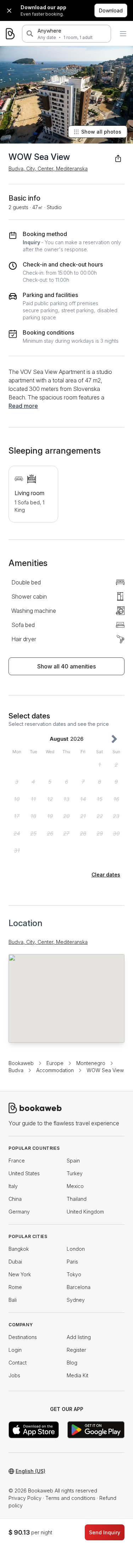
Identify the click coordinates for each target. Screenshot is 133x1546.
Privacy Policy (25, 1498)
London (76, 1249)
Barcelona (78, 1287)
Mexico (75, 1186)
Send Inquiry (104, 1532)
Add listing (79, 1337)
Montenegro (90, 1063)
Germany (19, 1212)
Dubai (15, 1262)
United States (24, 1173)
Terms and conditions (70, 1498)
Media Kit (77, 1375)
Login (15, 1350)
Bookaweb (21, 1063)
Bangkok (19, 1249)
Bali (13, 1300)
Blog (72, 1363)
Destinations (23, 1337)
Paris (72, 1262)
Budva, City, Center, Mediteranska (48, 169)
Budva (16, 1070)
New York (20, 1274)
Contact (18, 1363)
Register (76, 1350)
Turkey (75, 1173)
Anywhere (49, 31)
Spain (73, 1161)
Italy (13, 1186)
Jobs (14, 1375)
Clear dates (106, 875)
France (17, 1161)
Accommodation (55, 1070)
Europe (54, 1063)
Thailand (77, 1199)
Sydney (76, 1300)
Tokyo (74, 1274)
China (15, 1199)
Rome (15, 1287)
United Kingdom (85, 1212)
